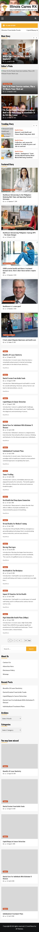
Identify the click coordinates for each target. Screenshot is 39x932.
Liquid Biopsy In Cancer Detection (14, 402)
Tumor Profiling (8, 474)
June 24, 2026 (11, 549)
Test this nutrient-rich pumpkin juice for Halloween (25, 155)
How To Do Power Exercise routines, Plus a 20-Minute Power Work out (19, 87)
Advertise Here (8, 666)
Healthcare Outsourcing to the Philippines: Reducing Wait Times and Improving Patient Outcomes (17, 197)
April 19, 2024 (11, 61)
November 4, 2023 (12, 91)
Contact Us (7, 662)
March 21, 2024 (11, 237)
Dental (5, 53)
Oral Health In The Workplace (12, 570)
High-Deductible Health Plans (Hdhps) (15, 617)
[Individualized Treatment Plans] (19, 899)
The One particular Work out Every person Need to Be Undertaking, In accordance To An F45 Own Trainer (19, 112)
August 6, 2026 (11, 404)
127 (26, 640)
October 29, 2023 (12, 117)
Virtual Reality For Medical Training (15, 523)
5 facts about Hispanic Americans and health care (19, 340)
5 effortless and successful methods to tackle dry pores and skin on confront (25, 133)
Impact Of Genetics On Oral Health (14, 594)
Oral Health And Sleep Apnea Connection (16, 500)
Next (29, 640)
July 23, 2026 (11, 453)
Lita (5, 61)
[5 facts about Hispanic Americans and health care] (19, 325)
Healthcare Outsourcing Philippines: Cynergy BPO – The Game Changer (19, 234)
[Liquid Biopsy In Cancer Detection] (19, 826)
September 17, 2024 (12, 201)
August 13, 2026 (11, 381)
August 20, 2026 (12, 357)
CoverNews (30, 926)
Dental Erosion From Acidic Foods (14, 378)
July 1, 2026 (11, 526)
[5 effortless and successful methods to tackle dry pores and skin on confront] (7, 132)
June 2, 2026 (11, 620)
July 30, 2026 (11, 430)
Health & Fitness (19, 129)
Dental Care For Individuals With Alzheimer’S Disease (18, 426)
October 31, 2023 (12, 342)
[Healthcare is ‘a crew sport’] (19, 291)
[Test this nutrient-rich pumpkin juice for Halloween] (7, 154)
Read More (6, 368)
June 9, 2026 (11, 596)
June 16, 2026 (11, 573)
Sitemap (5, 674)
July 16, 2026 (11, 477)
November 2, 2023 (12, 308)
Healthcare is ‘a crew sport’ (12, 306)
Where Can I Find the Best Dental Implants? (16, 57)
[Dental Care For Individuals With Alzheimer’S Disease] (19, 861)
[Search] (35, 18)
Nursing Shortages (9, 547)
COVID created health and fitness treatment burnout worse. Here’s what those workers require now (19, 270)
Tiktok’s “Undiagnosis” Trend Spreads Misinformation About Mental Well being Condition (24, 144)
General (5, 351)
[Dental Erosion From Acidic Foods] (19, 791)
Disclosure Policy (9, 670)
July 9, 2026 (11, 502)
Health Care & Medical (8, 190)
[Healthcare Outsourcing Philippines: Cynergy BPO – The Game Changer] (19, 218)
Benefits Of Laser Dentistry (12, 355)
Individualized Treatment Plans (13, 451)
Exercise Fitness (7, 84)
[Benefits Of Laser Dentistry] (19, 756)
